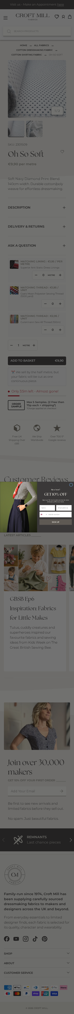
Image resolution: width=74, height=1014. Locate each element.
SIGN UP (55, 522)
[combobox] (43, 514)
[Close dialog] (70, 484)
